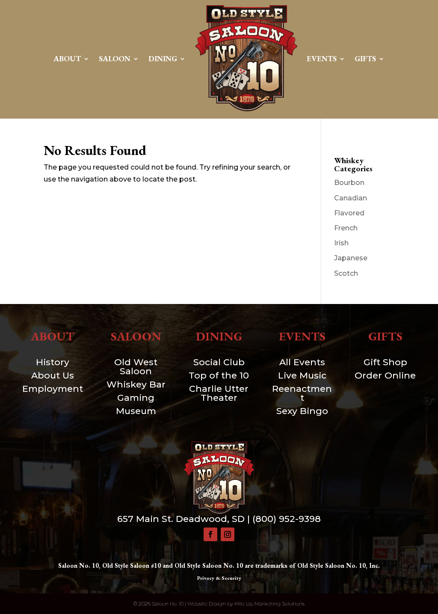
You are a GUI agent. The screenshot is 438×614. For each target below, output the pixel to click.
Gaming (135, 397)
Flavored (349, 213)
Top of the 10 (219, 375)
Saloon (114, 58)
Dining (162, 58)
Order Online (385, 375)
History (52, 362)
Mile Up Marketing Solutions (269, 603)
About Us (52, 375)
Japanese (350, 258)
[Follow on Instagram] (227, 534)
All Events (302, 362)
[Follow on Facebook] (210, 534)
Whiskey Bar (136, 384)
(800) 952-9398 (286, 518)
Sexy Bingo (302, 410)
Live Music (302, 375)
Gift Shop (385, 362)
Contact (219, 128)
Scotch (346, 273)
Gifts (365, 58)
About (67, 58)
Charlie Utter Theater (219, 393)
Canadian (350, 198)
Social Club (219, 362)
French (346, 228)
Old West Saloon (135, 366)
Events (322, 58)
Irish (341, 243)
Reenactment (302, 393)
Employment (52, 388)
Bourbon (349, 183)
